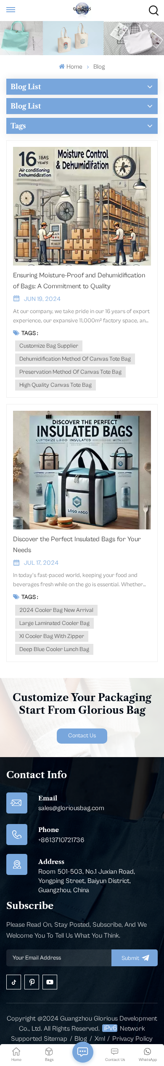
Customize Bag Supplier (48, 346)
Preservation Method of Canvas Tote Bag (70, 372)
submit (130, 958)
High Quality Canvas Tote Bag (55, 385)
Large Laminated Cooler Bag (54, 623)
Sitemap (55, 1038)
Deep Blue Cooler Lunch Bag (54, 649)
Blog (80, 1038)
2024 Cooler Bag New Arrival (56, 610)
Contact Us (82, 735)
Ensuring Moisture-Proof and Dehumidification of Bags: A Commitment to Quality (79, 280)
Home (74, 66)
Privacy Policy (132, 1038)
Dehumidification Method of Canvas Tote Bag (75, 359)
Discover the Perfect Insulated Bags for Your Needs (77, 544)
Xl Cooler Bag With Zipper (51, 636)
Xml (100, 1038)
